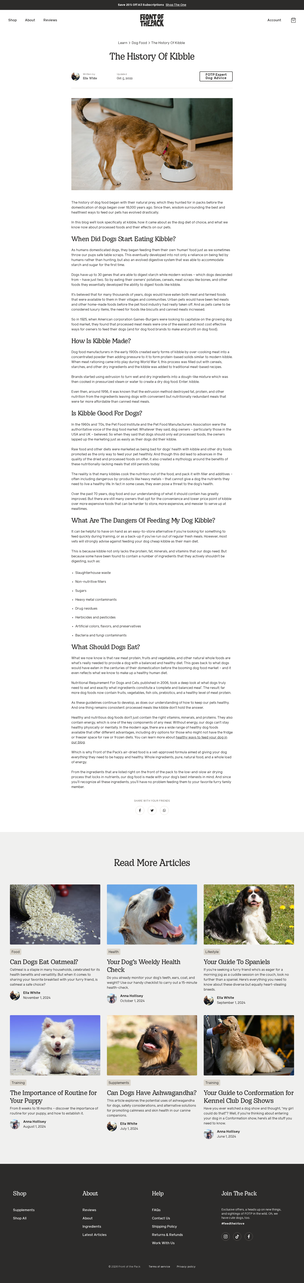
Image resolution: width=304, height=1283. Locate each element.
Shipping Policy (164, 1226)
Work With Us (163, 1243)
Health (114, 952)
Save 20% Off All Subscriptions (152, 5)
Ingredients (92, 1226)
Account (274, 20)
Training (18, 1083)
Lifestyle (212, 952)
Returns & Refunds (167, 1235)
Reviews (50, 20)
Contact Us (161, 1218)
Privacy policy (186, 1267)
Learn (122, 43)
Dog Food (139, 43)
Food (16, 952)
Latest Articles (95, 1235)
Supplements (119, 1083)
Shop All (19, 1218)
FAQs (156, 1210)
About (30, 20)
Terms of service (159, 1267)
